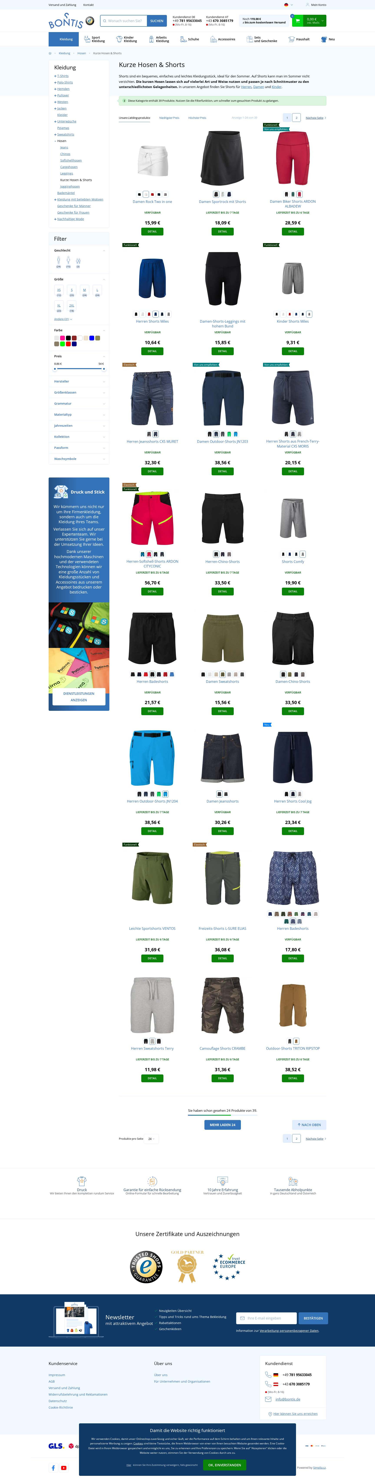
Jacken (62, 108)
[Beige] (216, 674)
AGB (52, 1381)
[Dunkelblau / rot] (139, 674)
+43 (219, 20)
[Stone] (236, 674)
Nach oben (311, 1125)
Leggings (66, 173)
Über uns (161, 1375)
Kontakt (88, 5)
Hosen (81, 53)
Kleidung (64, 53)
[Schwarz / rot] (133, 674)
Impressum (57, 1375)
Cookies (138, 1443)
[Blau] (143, 554)
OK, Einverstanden (224, 1465)
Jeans (64, 147)
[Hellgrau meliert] (299, 434)
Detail (152, 231)
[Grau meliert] (229, 674)
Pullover (63, 95)
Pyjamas (63, 128)
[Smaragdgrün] (293, 194)
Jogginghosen (70, 186)
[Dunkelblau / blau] (309, 914)
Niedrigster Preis (169, 118)
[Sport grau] (299, 794)
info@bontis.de (288, 1399)
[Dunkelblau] (216, 434)
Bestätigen (313, 1318)
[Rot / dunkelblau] (146, 674)
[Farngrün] (229, 434)
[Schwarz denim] (226, 794)
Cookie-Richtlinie (61, 1407)
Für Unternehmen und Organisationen (182, 1381)
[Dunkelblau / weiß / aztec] (293, 921)
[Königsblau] (156, 314)
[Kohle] (242, 674)
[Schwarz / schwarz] (152, 674)
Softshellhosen (71, 160)
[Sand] (296, 1041)
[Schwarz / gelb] (296, 914)
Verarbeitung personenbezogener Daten (289, 1331)
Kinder (276, 87)
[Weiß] (146, 194)
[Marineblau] (159, 194)
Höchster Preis (197, 118)
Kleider (62, 115)
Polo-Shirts (65, 82)
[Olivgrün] (223, 674)
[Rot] (152, 194)
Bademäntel (66, 193)
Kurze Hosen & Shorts (76, 180)
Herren (246, 87)
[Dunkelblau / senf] (277, 914)
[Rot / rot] (165, 674)
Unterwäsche (66, 121)
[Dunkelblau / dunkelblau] (159, 674)
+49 (187, 20)
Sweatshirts (65, 134)
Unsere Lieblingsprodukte (134, 118)
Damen (258, 87)
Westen (62, 102)
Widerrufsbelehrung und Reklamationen (78, 1394)
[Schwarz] (139, 194)
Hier (129, 1465)
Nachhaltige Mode (70, 219)
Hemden (63, 89)
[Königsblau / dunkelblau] (172, 674)
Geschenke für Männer (74, 206)
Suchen (156, 21)
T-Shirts (63, 76)
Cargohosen (69, 167)
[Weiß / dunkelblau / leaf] (299, 921)
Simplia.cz (319, 1468)
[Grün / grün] (286, 921)
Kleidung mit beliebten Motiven (80, 199)
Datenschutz (58, 1401)
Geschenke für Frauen (73, 212)
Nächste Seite (314, 118)
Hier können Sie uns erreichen (295, 1414)
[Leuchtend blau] (236, 434)
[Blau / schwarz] (156, 434)
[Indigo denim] (219, 794)
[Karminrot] (299, 194)
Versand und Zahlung (62, 5)
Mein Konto (318, 5)
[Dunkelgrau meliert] (165, 194)
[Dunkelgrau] (223, 434)
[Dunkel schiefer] (229, 554)
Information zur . (277, 1331)
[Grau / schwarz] (149, 434)
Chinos (65, 154)
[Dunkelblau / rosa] (303, 914)
